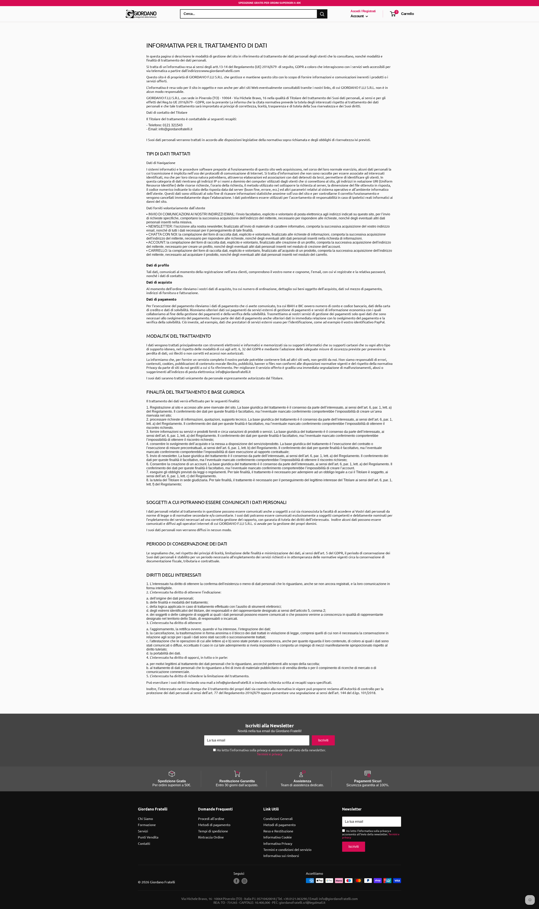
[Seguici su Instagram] (244, 881)
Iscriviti (323, 740)
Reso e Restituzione (278, 831)
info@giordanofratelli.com (338, 899)
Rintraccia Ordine (211, 837)
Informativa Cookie (277, 837)
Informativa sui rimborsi (281, 855)
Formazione (147, 824)
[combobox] (248, 14)
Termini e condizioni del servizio (287, 849)
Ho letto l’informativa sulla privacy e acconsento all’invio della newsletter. (271, 752)
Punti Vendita (148, 837)
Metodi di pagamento (214, 824)
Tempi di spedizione (213, 831)
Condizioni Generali (278, 818)
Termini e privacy (269, 754)
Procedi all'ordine (211, 818)
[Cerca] (322, 14)
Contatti (144, 843)
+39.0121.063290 (295, 899)
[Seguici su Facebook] (236, 881)
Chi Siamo (145, 818)
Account (358, 16)
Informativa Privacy (277, 843)
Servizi (143, 831)
